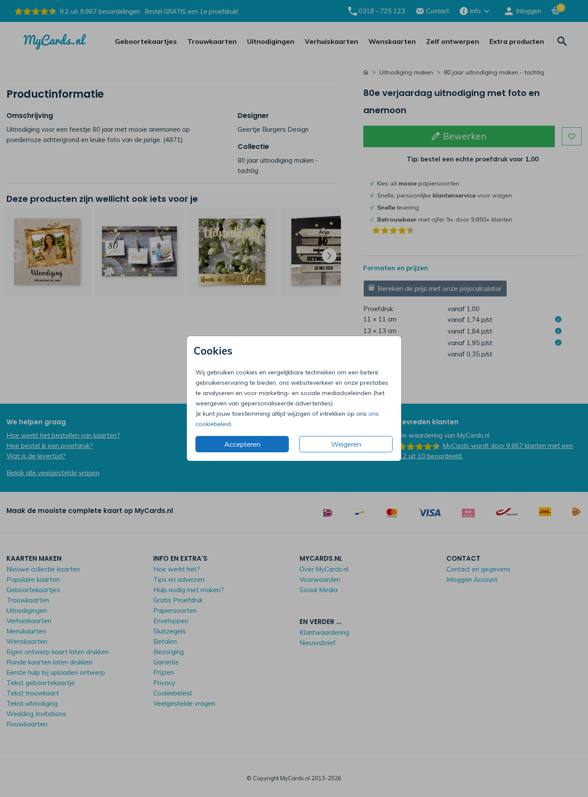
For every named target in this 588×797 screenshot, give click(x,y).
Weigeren (346, 444)
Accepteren (242, 444)
